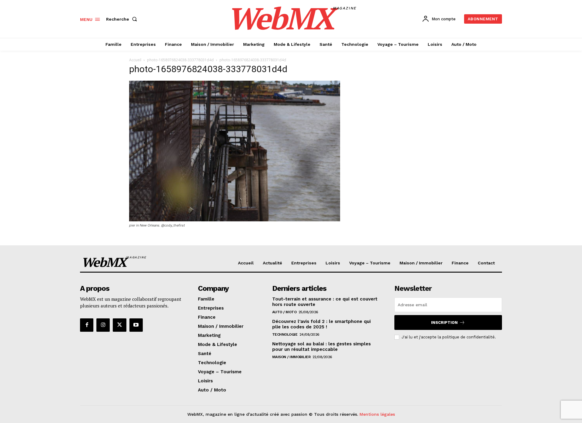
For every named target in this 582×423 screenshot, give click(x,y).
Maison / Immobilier (291, 357)
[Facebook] (86, 325)
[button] (122, 19)
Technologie (285, 334)
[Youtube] (136, 325)
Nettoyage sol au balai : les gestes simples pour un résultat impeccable (321, 346)
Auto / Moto (284, 312)
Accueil (135, 59)
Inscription (444, 322)
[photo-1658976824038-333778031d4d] (234, 219)
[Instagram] (103, 325)
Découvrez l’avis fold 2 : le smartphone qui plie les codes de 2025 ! (321, 324)
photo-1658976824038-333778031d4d (180, 59)
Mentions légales (377, 414)
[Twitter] (119, 325)
